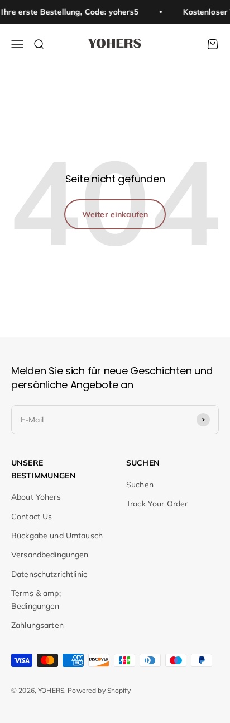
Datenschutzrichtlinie (49, 574)
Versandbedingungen (50, 555)
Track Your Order (157, 504)
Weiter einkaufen (115, 214)
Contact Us (31, 516)
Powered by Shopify (99, 690)
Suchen (140, 485)
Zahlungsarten (37, 625)
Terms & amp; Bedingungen (36, 599)
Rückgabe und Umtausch (57, 535)
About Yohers (36, 497)
